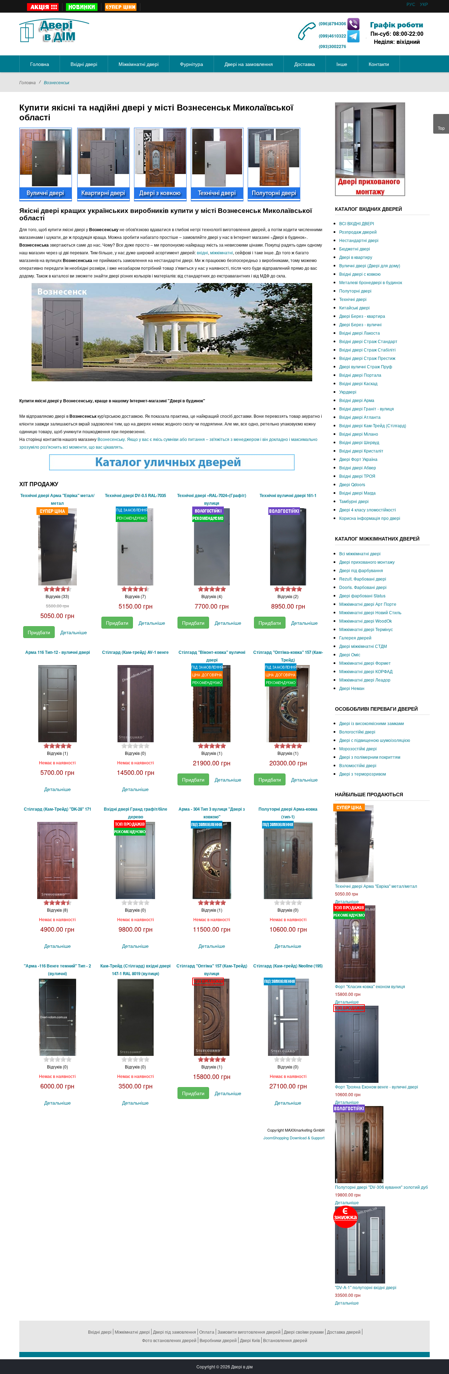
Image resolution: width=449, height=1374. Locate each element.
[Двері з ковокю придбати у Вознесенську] (160, 164)
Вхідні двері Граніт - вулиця (366, 408)
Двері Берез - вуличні (360, 324)
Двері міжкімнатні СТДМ (363, 646)
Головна (27, 82)
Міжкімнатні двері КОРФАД (366, 671)
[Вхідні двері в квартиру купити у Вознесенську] (103, 164)
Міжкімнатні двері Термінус (366, 629)
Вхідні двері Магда (357, 493)
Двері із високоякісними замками (371, 723)
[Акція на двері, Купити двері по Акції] (43, 7)
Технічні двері (353, 299)
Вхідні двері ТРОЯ (357, 476)
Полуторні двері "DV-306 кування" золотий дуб (381, 1187)
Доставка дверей (344, 1332)
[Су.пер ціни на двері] (120, 7)
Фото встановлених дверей (169, 1340)
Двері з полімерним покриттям (369, 757)
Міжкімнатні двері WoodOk (365, 621)
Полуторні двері (355, 291)
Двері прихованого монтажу (367, 562)
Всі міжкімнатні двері (360, 553)
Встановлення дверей (285, 1340)
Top (441, 128)
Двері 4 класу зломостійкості (367, 509)
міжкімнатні (221, 252)
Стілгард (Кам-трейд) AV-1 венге (135, 652)
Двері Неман (351, 688)
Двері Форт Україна (358, 459)
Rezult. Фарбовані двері (362, 579)
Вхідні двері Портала (360, 375)
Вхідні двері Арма (356, 400)
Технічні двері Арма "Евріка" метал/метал (376, 886)
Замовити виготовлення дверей (249, 1332)
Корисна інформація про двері (369, 518)
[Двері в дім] (54, 29)
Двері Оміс (349, 654)
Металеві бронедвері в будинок (370, 282)
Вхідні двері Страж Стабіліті (367, 350)
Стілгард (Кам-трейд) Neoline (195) (288, 966)
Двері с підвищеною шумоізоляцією (374, 740)
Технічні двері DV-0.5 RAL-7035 (135, 495)
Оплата (206, 1332)
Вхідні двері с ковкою (360, 274)
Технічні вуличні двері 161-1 (288, 495)
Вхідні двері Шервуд (359, 442)
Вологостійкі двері (357, 732)
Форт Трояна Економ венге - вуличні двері (376, 1087)
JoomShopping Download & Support (293, 1137)
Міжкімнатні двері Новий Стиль (370, 612)
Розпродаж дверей (358, 232)
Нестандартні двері (358, 240)
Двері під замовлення (174, 1332)
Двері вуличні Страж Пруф (365, 366)
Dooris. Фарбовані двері (363, 587)
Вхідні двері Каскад (358, 383)
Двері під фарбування (361, 570)
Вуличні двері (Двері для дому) (369, 265)
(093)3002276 (332, 46)
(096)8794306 (333, 23)
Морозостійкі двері (358, 748)
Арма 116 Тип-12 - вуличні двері (57, 652)
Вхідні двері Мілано (358, 434)
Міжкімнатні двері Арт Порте (367, 604)
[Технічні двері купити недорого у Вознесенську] (217, 164)
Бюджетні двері (354, 249)
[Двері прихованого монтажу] (370, 149)
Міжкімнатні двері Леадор (364, 680)
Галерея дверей (355, 638)
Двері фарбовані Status (362, 595)
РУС (411, 4)
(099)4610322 (332, 36)
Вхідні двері (100, 1332)
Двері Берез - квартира (362, 316)
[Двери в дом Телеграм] (353, 36)
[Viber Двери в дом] (353, 23)
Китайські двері (354, 307)
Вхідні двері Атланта (360, 417)
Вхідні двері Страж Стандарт (368, 341)
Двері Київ (250, 1340)
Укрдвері (347, 392)
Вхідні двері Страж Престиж (367, 358)
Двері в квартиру (355, 257)
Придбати (39, 632)
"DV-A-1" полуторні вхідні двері (365, 1287)
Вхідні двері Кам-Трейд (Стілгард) (372, 425)
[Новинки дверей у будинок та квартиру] (81, 7)
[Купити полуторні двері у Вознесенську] (274, 164)
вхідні (202, 252)
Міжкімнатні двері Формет (365, 663)
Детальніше (73, 632)
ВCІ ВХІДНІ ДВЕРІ (356, 223)
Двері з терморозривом (362, 774)
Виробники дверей (218, 1340)
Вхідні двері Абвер (357, 467)
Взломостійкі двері (357, 765)
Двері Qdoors (352, 484)
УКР (424, 4)
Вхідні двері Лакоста (359, 333)
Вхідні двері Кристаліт (361, 451)
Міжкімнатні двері (132, 1332)
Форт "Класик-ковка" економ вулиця (370, 986)
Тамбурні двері (354, 501)
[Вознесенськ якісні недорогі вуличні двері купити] (45, 164)
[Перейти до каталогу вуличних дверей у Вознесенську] (171, 462)
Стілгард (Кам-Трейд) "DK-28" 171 (57, 809)
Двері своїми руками (304, 1332)
